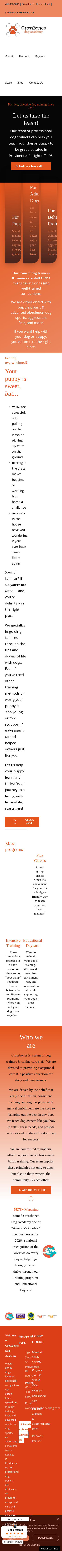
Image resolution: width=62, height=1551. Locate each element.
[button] (50, 82)
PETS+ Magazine (26, 1209)
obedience (11, 1424)
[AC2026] (49, 1246)
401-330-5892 (12, 4)
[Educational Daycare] (31, 966)
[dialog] (49, 1548)
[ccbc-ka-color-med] (52, 1316)
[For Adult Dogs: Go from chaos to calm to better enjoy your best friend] (31, 218)
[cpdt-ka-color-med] (41, 1316)
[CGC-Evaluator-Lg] (31, 1313)
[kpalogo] (20, 1315)
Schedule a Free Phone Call (19, 12)
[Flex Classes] (40, 877)
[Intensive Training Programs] (13, 971)
